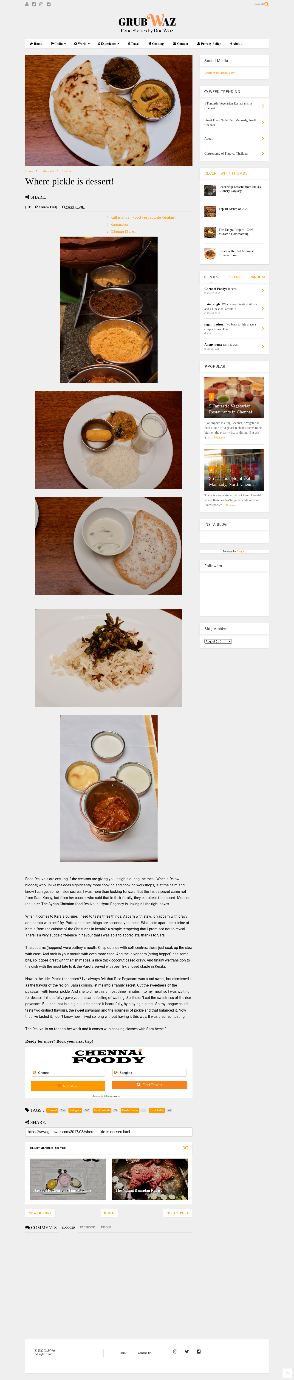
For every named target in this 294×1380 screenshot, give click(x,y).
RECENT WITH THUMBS (226, 173)
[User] (26, 4)
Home (37, 43)
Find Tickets (152, 1085)
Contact (182, 43)
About (237, 43)
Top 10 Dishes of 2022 (233, 209)
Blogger (241, 551)
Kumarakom (120, 224)
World (82, 43)
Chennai (67, 171)
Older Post (178, 1213)
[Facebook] (49, 4)
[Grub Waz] (147, 33)
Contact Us (144, 1353)
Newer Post (40, 1213)
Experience (108, 43)
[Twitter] (34, 4)
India (58, 43)
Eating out (47, 171)
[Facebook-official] (199, 1351)
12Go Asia (108, 1096)
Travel (134, 43)
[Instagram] (41, 4)
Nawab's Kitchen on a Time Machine (62, 1190)
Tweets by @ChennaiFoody (219, 72)
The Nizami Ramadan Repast (139, 1190)
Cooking (157, 43)
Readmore (219, 437)
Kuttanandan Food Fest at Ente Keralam (142, 217)
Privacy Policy (210, 43)
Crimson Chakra (123, 231)
